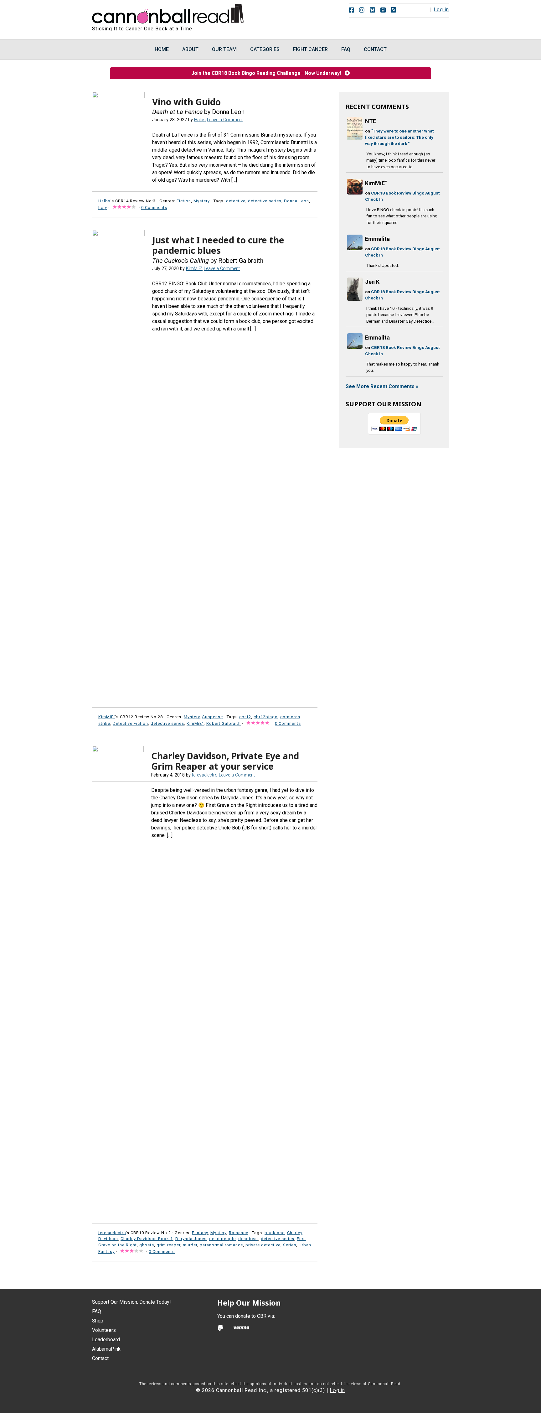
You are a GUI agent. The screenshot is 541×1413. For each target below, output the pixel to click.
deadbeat (248, 1238)
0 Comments (154, 207)
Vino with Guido (186, 102)
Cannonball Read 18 (168, 12)
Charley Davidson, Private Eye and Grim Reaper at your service (225, 761)
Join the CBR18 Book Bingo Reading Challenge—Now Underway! (268, 73)
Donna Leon (296, 201)
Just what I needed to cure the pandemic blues (218, 245)
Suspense (212, 716)
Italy (102, 207)
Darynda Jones (191, 1238)
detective (235, 201)
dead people (222, 1238)
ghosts (146, 1245)
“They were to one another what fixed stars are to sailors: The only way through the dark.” (399, 137)
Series (289, 1245)
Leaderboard (106, 1340)
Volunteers (104, 1330)
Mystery (201, 201)
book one (275, 1232)
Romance (238, 1232)
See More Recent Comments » (382, 386)
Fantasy (200, 1232)
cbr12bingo (266, 716)
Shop (97, 1321)
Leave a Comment (225, 119)
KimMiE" (195, 723)
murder (190, 1245)
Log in (441, 10)
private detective (263, 1245)
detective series (264, 201)
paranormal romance (221, 1245)
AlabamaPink (106, 1349)
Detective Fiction (130, 723)
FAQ (96, 1311)
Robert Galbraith (223, 723)
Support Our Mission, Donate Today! (131, 1302)
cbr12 (245, 716)
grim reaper (168, 1245)
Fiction (184, 201)
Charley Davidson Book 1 (147, 1238)
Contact (100, 1358)
